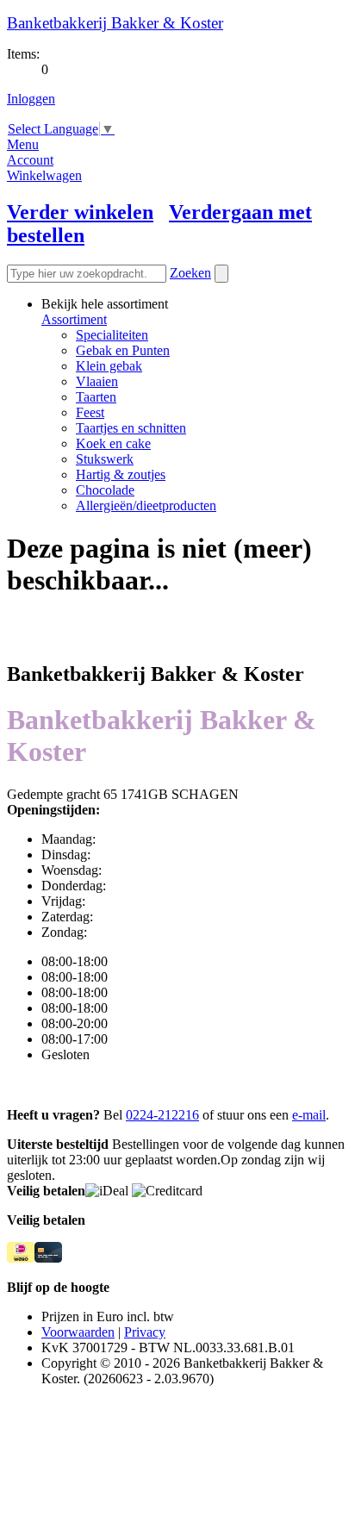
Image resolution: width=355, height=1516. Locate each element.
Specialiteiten (112, 335)
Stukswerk (105, 459)
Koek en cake (113, 443)
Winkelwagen (44, 175)
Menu (23, 144)
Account (30, 160)
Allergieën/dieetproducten (146, 505)
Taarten (96, 397)
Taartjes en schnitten (131, 428)
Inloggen (31, 98)
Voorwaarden (78, 1332)
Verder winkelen (80, 212)
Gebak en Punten (123, 350)
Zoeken (190, 272)
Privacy (144, 1332)
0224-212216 (162, 1114)
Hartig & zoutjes (120, 474)
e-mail (309, 1114)
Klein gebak (109, 366)
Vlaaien (97, 381)
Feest (90, 412)
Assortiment (74, 319)
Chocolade (105, 490)
